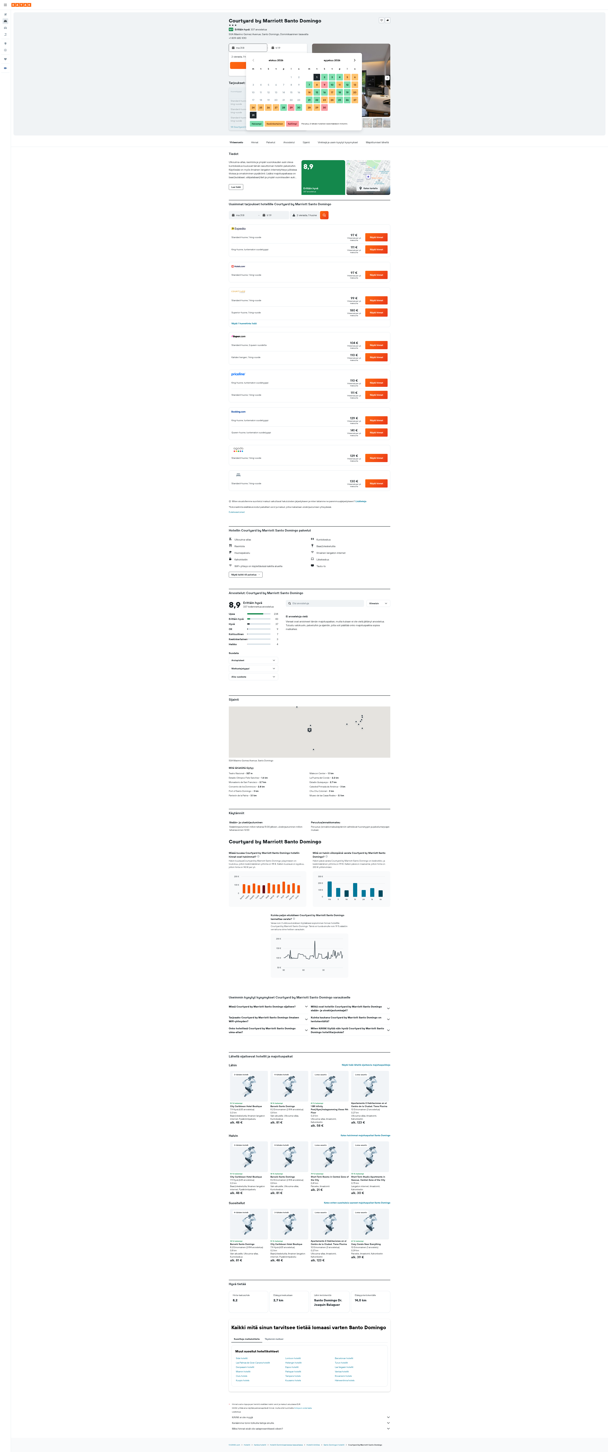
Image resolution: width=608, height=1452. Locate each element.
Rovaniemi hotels (343, 1376)
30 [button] (298, 107)
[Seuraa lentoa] (5, 50)
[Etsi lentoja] (5, 14)
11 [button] (261, 92)
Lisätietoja (360, 501)
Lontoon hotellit (293, 1358)
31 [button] (253, 115)
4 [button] (261, 84)
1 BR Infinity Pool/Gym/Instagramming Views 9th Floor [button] (329, 1109)
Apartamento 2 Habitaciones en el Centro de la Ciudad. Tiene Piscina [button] (369, 1105)
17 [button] (253, 99)
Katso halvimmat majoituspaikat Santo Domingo (365, 1135)
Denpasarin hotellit (245, 1367)
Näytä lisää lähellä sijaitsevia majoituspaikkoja (366, 1064)
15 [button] (291, 92)
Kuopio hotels (242, 1380)
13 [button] (276, 92)
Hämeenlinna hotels (344, 1380)
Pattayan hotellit (293, 1371)
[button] (5, 4)
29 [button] (291, 107)
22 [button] (291, 99)
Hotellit (247, 1445)
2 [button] (299, 77)
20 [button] (276, 99)
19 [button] (268, 99)
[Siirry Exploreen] (5, 43)
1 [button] (291, 77)
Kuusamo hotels (293, 1380)
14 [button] (283, 92)
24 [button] (253, 107)
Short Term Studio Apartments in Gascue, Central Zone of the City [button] (368, 1178)
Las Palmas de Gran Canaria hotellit (253, 1362)
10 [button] (253, 92)
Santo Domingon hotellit (334, 1445)
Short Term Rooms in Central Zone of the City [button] (330, 1178)
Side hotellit (242, 1358)
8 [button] (291, 84)
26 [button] (268, 107)
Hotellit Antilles (313, 1445)
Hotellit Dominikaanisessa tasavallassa (286, 1445)
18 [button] (261, 99)
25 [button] (260, 107)
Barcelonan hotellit (344, 1358)
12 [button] (268, 92)
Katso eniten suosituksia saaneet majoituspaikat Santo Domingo (357, 1202)
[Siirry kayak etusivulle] (21, 5)
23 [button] (298, 99)
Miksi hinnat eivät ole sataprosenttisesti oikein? (257, 1428)
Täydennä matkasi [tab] (274, 1339)
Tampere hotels (293, 1376)
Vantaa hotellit (342, 1371)
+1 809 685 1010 (237, 38)
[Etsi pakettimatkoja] (5, 34)
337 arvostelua (259, 29)
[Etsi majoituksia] (5, 21)
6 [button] (276, 84)
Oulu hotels (241, 1376)
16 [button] (299, 92)
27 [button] (276, 107)
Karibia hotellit (260, 1445)
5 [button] (268, 84)
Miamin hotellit (243, 1371)
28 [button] (283, 107)
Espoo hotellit (292, 1367)
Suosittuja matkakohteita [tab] (247, 1339)
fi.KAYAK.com (234, 1445)
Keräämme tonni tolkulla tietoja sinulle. (253, 1422)
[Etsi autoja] (5, 28)
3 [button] (253, 84)
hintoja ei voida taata (303, 1408)
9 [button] (299, 84)
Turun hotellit (341, 1362)
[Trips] (5, 59)
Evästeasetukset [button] (237, 512)
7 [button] (283, 84)
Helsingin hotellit (293, 1362)
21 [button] (283, 99)
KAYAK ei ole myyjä (242, 1417)
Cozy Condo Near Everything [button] (366, 1244)
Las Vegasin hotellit (344, 1367)
